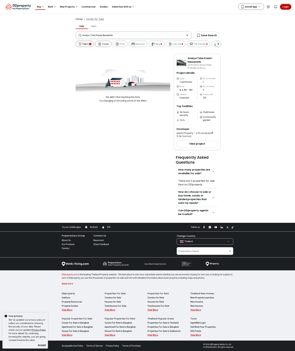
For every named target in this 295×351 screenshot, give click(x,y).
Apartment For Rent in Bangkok (120, 327)
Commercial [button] (88, 6)
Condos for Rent (156, 297)
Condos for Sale (113, 297)
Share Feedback (101, 244)
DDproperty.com (69, 274)
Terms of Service (94, 346)
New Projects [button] (67, 6)
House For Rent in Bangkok (118, 331)
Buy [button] (39, 6)
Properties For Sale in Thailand (163, 323)
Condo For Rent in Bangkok (118, 323)
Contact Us (99, 235)
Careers (65, 248)
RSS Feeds (195, 331)
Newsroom (98, 240)
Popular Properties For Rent (120, 318)
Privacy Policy (39, 330)
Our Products (68, 244)
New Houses (196, 306)
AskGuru (66, 297)
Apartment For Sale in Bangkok (77, 327)
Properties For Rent (158, 293)
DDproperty (68, 293)
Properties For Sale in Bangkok (163, 327)
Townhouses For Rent (158, 306)
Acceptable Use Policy (72, 346)
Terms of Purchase (131, 346)
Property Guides (70, 306)
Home (79, 19)
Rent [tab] (94, 26)
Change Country (186, 236)
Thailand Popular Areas (161, 318)
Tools (193, 318)
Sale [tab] (81, 26)
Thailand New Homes (202, 293)
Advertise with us (121, 6)
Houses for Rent (156, 302)
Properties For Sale (115, 293)
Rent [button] (50, 6)
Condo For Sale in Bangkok (75, 323)
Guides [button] (104, 6)
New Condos (196, 302)
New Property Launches (202, 297)
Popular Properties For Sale (77, 318)
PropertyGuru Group (73, 235)
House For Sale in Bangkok (75, 331)
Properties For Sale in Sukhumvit (164, 331)
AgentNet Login (198, 323)
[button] (197, 144)
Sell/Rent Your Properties (203, 327)
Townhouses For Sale (115, 306)
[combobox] (133, 35)
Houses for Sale (113, 302)
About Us (66, 240)
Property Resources (72, 302)
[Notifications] (276, 7)
